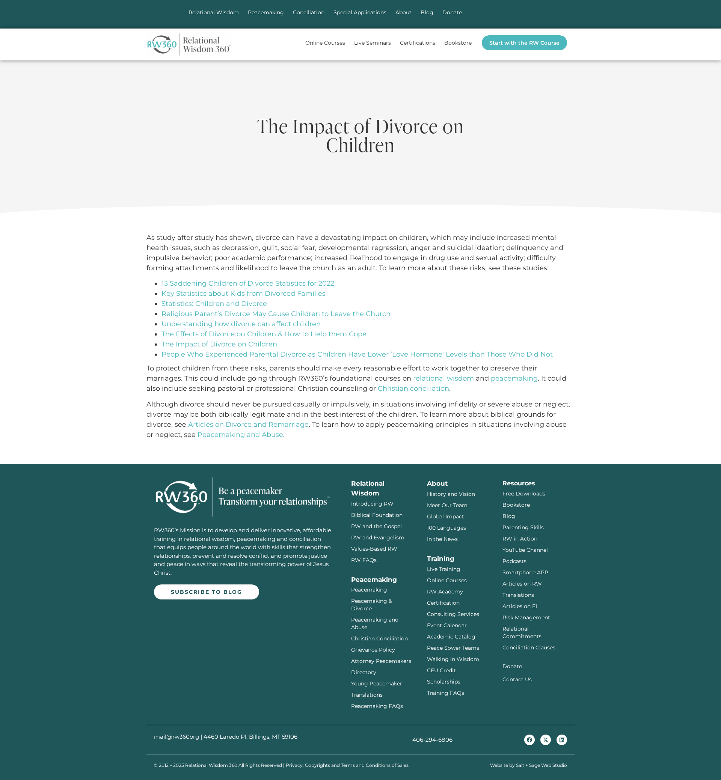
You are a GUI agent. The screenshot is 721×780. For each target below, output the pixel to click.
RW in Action (519, 538)
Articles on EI (519, 606)
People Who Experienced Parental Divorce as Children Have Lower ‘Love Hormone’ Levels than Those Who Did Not (357, 354)
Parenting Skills (523, 527)
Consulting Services (453, 614)
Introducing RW (372, 503)
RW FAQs (364, 560)
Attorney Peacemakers (381, 661)
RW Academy (445, 591)
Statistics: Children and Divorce (214, 304)
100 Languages (446, 527)
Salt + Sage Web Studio (541, 765)
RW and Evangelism (377, 537)
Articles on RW (522, 583)
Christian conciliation (413, 388)
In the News (442, 539)
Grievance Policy (373, 649)
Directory (363, 672)
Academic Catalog (451, 636)
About (403, 12)
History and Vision (451, 494)
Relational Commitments (522, 632)
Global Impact (445, 516)
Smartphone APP (525, 572)
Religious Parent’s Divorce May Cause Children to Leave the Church (276, 314)
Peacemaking (266, 12)
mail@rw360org (176, 736)
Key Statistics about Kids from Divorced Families (243, 293)
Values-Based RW (374, 548)
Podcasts (514, 561)
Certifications (417, 42)
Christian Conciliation (379, 638)
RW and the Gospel (376, 526)
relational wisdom (443, 378)
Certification (443, 602)
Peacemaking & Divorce (371, 605)
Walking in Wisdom (453, 659)
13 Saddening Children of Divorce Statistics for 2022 (247, 283)
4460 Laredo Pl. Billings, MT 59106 (250, 736)
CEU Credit (441, 670)
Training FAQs (445, 693)
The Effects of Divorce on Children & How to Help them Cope (264, 334)
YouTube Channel (525, 550)
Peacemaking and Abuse (240, 435)
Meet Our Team (447, 505)
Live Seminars (372, 42)
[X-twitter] (545, 740)
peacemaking (514, 378)
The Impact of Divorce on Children (219, 344)
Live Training (443, 569)
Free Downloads (523, 493)
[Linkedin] (562, 740)
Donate (452, 12)
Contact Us (517, 679)
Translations (367, 694)
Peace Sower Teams (453, 647)
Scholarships (443, 681)
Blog (427, 12)
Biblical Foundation (377, 515)
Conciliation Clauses (528, 647)
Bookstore (458, 42)
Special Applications (359, 12)
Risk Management (526, 617)
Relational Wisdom (214, 12)
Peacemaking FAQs (377, 706)
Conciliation (308, 12)
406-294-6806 (432, 739)
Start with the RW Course (524, 42)
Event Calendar (447, 625)
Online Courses (325, 42)
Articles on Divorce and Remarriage (248, 424)
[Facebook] (529, 740)
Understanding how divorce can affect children (241, 324)
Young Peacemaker (376, 683)
